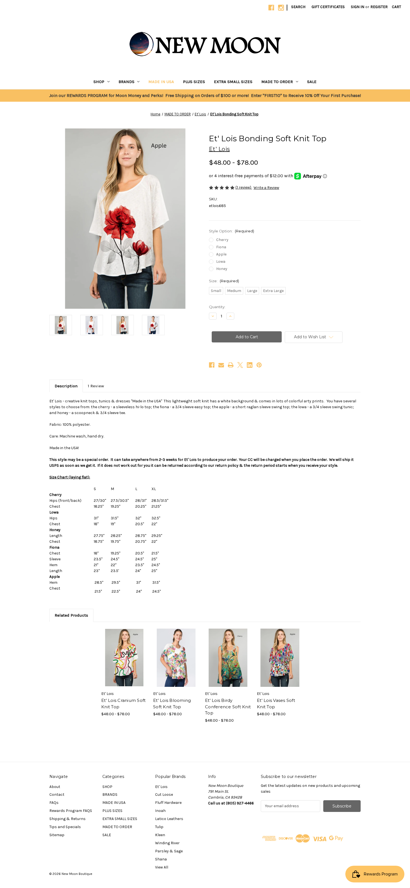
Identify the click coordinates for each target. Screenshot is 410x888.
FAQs (54, 802)
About (54, 786)
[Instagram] (281, 8)
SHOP (98, 81)
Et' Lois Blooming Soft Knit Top (172, 703)
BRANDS (126, 81)
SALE (312, 81)
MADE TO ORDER (277, 81)
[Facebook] (271, 8)
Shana (161, 859)
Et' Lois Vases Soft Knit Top (276, 703)
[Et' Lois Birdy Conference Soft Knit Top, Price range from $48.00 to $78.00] (228, 658)
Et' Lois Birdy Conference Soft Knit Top (228, 707)
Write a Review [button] (266, 187)
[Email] (221, 365)
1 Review (96, 385)
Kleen (160, 835)
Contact (56, 794)
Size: (224, 281)
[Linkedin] (249, 365)
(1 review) (243, 187)
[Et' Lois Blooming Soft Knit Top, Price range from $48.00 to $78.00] (176, 658)
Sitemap (56, 835)
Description (66, 385)
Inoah (160, 810)
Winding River (167, 843)
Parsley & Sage (169, 851)
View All (161, 867)
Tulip (159, 826)
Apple (221, 254)
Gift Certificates (328, 6)
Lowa (220, 261)
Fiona (221, 247)
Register (379, 6)
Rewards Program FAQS (70, 810)
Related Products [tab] (71, 615)
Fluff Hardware (168, 802)
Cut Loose (164, 794)
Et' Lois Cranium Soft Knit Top (123, 703)
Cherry (222, 239)
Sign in (357, 6)
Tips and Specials (65, 826)
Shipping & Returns (67, 818)
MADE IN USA (161, 81)
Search (298, 6)
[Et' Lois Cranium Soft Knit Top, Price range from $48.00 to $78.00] (124, 658)
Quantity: (217, 307)
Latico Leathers (169, 818)
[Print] (230, 365)
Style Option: (231, 231)
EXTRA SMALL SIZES (233, 81)
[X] (240, 365)
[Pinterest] (259, 365)
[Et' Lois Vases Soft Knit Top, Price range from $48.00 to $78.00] (280, 658)
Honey (221, 268)
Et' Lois (161, 786)
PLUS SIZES (194, 81)
